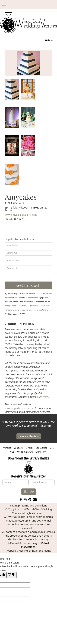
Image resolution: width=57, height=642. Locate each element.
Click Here (42, 397)
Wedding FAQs (25, 451)
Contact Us (41, 447)
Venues (7, 447)
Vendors (18, 447)
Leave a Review (29, 436)
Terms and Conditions (34, 505)
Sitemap (15, 505)
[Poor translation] (11, 575)
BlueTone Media (41, 550)
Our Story (41, 451)
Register (10, 239)
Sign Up (28, 491)
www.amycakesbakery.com (21, 215)
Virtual (29, 447)
